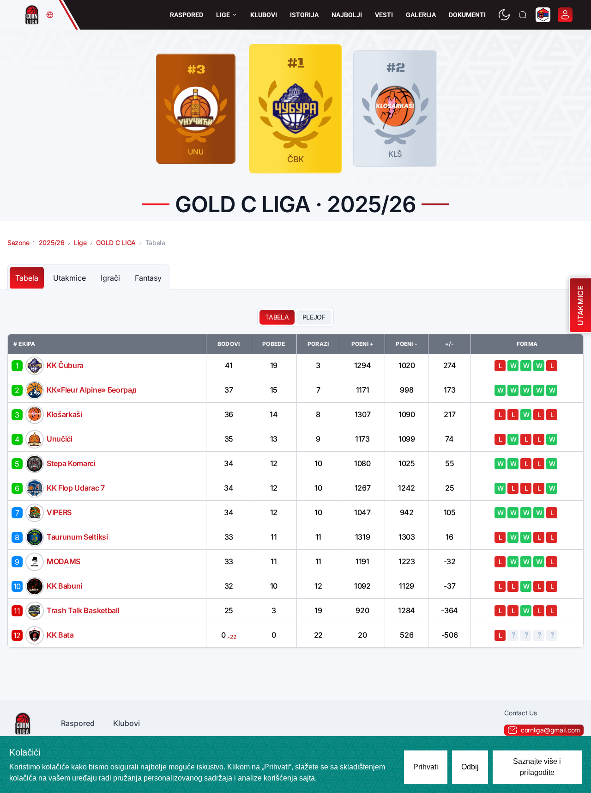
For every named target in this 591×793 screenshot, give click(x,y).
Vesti (384, 15)
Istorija (304, 15)
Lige (223, 15)
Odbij (470, 767)
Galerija (421, 15)
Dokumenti (467, 15)
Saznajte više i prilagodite (537, 766)
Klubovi (263, 15)
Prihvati (425, 767)
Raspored (186, 15)
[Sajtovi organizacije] (49, 14)
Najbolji (347, 15)
